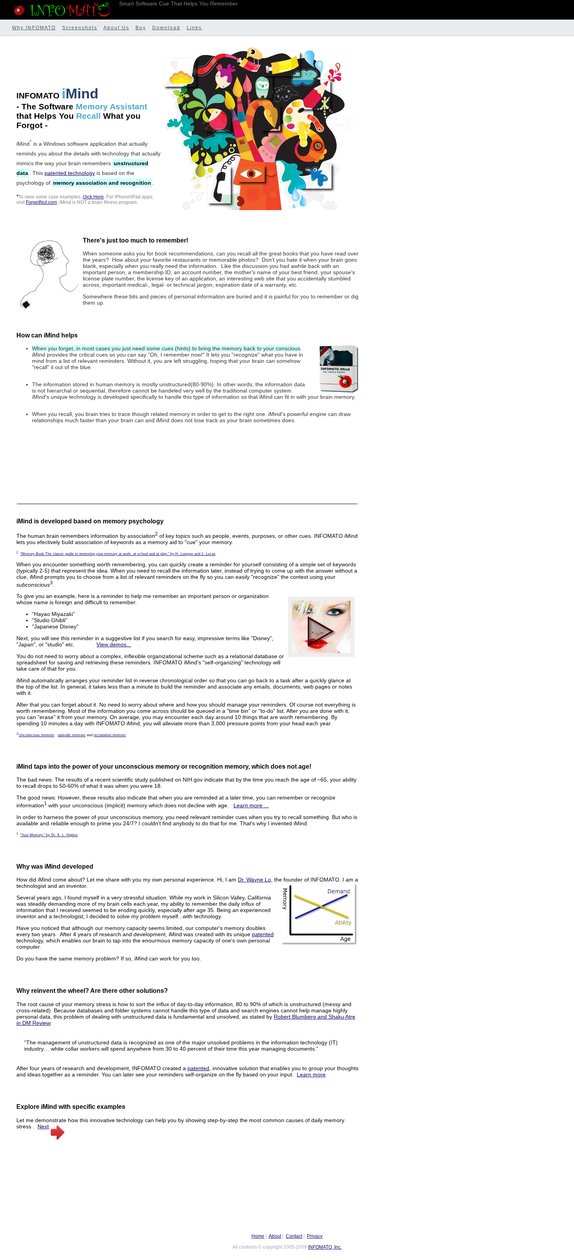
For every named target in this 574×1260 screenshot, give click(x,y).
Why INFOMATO (34, 27)
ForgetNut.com (41, 202)
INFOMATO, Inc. (325, 1247)
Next (43, 1126)
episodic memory (72, 735)
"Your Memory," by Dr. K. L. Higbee (49, 835)
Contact (294, 1236)
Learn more (311, 1074)
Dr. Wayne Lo (254, 879)
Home (257, 1236)
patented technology (70, 173)
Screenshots (79, 27)
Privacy (315, 1236)
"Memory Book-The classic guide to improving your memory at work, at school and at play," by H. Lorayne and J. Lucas (118, 554)
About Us (116, 27)
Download (166, 27)
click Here (93, 196)
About (275, 1236)
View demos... (113, 644)
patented (263, 934)
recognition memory (110, 735)
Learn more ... (251, 805)
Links (194, 27)
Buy (140, 27)
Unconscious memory (36, 735)
